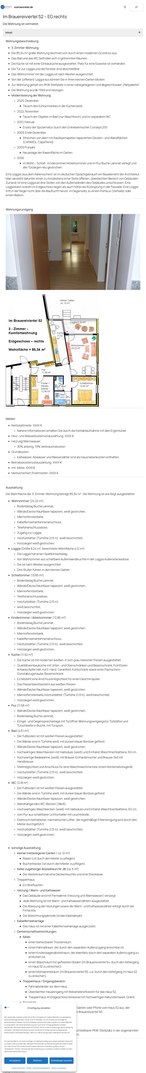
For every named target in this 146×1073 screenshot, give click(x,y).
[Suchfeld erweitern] (136, 7)
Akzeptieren (14, 1060)
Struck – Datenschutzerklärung (38, 1068)
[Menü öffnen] (125, 7)
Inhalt (8, 32)
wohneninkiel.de (23, 7)
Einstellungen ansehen (61, 1060)
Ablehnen (37, 1060)
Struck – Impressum (58, 1068)
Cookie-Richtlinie (18, 1068)
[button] (10, 252)
